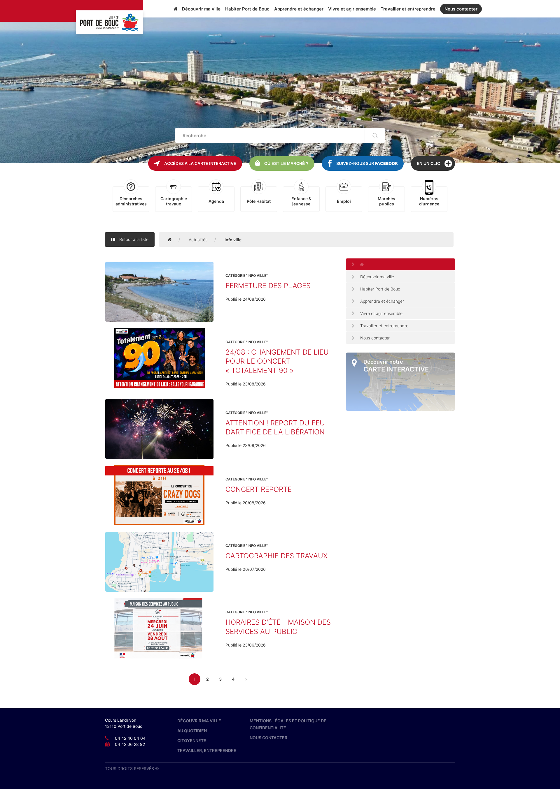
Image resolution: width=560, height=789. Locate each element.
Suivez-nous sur (367, 163)
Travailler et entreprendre (408, 9)
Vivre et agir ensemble (352, 9)
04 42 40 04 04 (130, 738)
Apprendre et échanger (298, 9)
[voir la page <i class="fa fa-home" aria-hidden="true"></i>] (400, 264)
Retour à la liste (133, 239)
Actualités (198, 239)
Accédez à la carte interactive (200, 163)
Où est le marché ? (286, 163)
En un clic (428, 163)
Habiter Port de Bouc (247, 9)
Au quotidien (192, 730)
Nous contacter (460, 9)
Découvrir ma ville (201, 9)
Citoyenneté (191, 740)
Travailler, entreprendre (206, 750)
